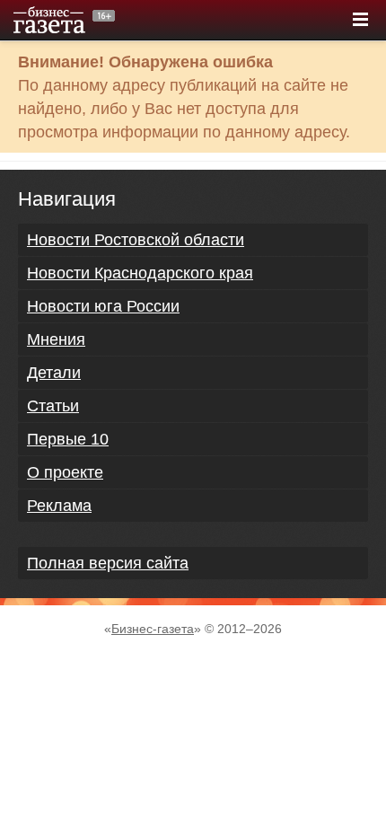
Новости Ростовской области (135, 240)
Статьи (53, 406)
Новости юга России (103, 306)
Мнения (56, 339)
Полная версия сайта (108, 563)
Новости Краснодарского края (140, 273)
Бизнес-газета (152, 628)
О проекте (65, 472)
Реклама (59, 506)
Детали (54, 373)
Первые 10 (68, 439)
